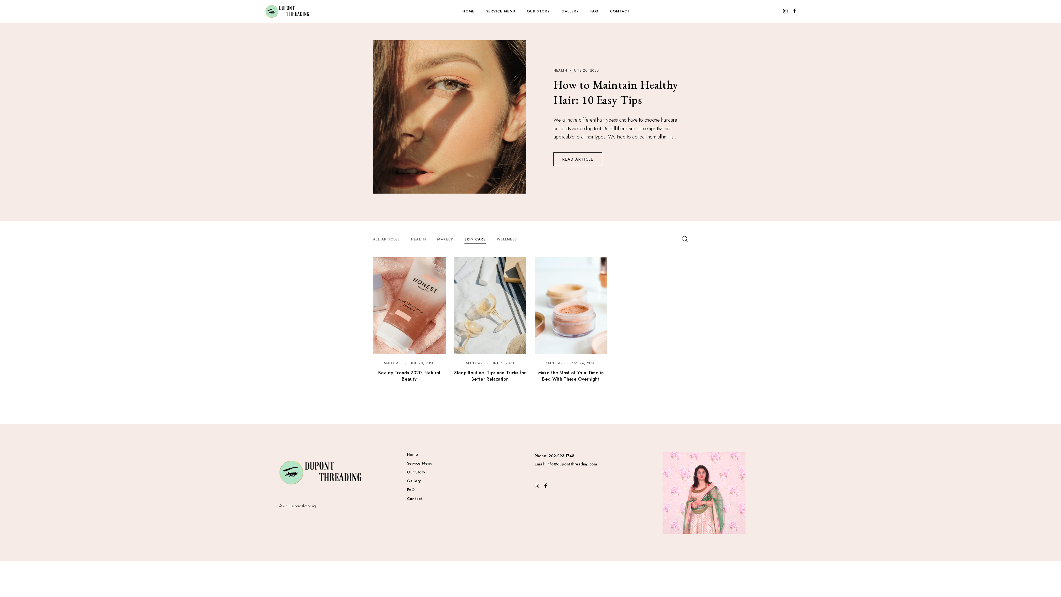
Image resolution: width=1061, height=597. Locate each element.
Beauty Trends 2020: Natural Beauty (409, 376)
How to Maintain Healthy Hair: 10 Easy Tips (615, 92)
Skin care (475, 239)
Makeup (445, 239)
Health (418, 239)
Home (468, 11)
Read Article (577, 159)
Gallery (570, 11)
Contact (620, 11)
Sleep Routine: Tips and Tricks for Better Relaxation (490, 376)
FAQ (594, 11)
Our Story (538, 11)
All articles (386, 239)
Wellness (507, 239)
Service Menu (501, 11)
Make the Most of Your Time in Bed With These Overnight (571, 376)
